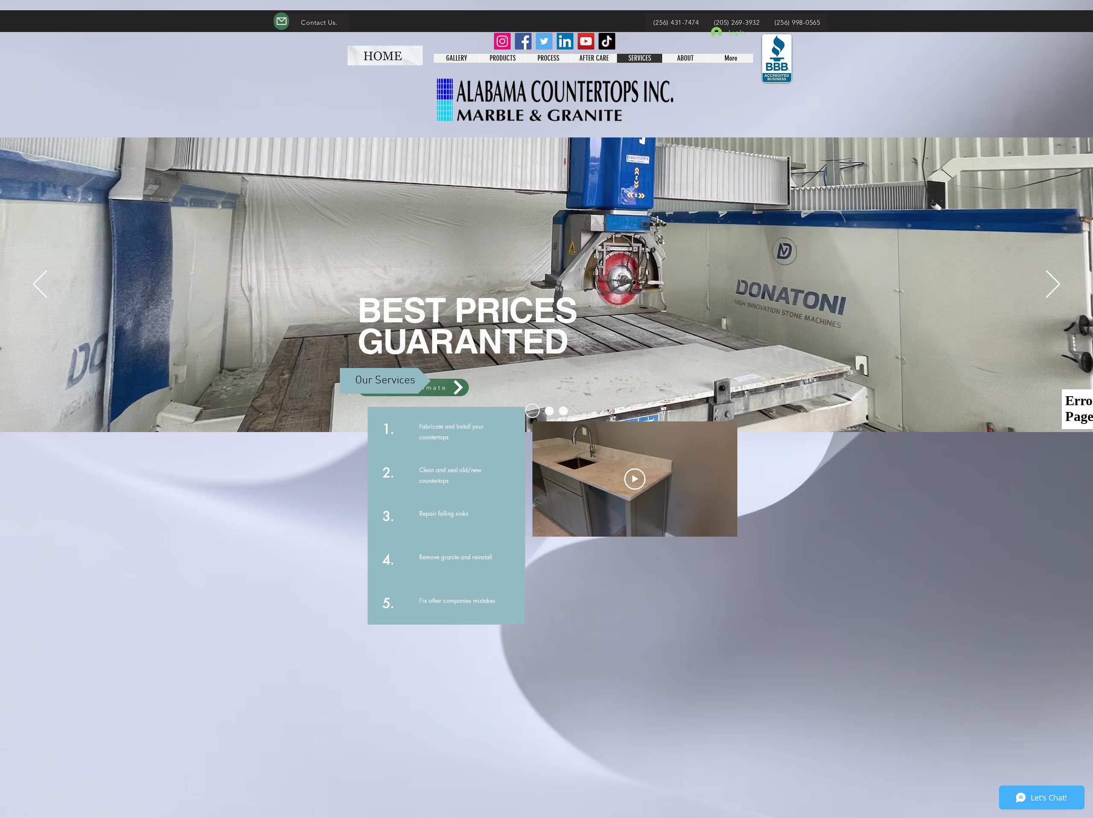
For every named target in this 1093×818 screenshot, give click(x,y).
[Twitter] (544, 41)
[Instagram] (502, 41)
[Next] (1053, 284)
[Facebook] (523, 41)
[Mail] (281, 21)
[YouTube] (586, 41)
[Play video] (635, 479)
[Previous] (40, 284)
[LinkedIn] (565, 41)
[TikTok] (607, 41)
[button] (385, 381)
